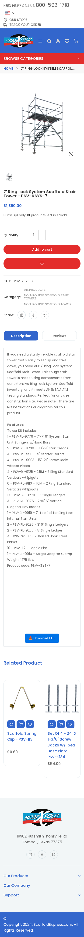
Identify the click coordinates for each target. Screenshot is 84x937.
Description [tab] (21, 335)
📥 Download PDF (42, 638)
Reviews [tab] (59, 335)
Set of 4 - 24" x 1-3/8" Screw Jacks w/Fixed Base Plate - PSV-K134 (62, 745)
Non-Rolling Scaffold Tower (47, 304)
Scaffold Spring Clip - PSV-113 (21, 736)
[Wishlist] (67, 40)
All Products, (35, 289)
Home (8, 68)
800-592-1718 (52, 5)
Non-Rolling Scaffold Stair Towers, (46, 297)
